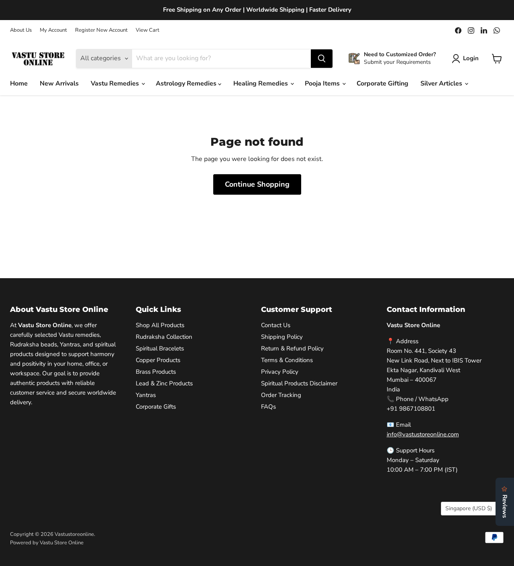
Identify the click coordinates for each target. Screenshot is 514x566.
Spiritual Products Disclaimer (299, 383)
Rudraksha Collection (164, 337)
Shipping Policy (282, 337)
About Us (21, 30)
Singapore (468, 508)
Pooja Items (323, 83)
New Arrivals (59, 83)
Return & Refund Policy (292, 348)
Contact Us (275, 325)
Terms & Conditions (287, 360)
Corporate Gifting (382, 83)
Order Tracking (281, 395)
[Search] (321, 58)
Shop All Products (160, 325)
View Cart (147, 30)
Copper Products (158, 360)
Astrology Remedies (187, 83)
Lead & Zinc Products (164, 383)
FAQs (268, 407)
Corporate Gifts (156, 407)
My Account (53, 30)
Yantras (146, 395)
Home (19, 83)
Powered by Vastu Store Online (47, 542)
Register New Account (101, 30)
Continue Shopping (257, 184)
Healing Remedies (261, 83)
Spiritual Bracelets (160, 348)
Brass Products (156, 372)
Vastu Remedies (116, 83)
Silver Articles (442, 83)
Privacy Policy (279, 372)
